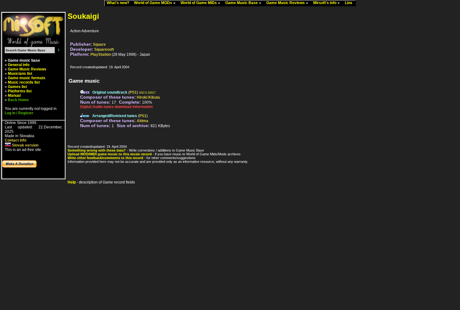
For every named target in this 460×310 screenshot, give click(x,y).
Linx (350, 3)
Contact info (15, 140)
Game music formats (26, 78)
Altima (142, 121)
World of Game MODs (153, 3)
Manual (14, 95)
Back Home (18, 100)
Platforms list (20, 91)
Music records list (24, 82)
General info (18, 65)
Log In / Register (19, 113)
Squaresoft (104, 49)
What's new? (119, 3)
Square (99, 44)
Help (72, 182)
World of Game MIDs (199, 3)
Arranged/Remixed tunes (114, 116)
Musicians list (20, 73)
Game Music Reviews (286, 3)
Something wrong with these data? (97, 150)
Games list (17, 87)
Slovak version (24, 145)
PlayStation (100, 54)
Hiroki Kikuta (148, 97)
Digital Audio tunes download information (116, 107)
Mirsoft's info (325, 3)
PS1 (133, 92)
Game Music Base (242, 3)
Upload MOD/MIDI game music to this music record (110, 154)
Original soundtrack (109, 92)
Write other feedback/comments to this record (105, 158)
